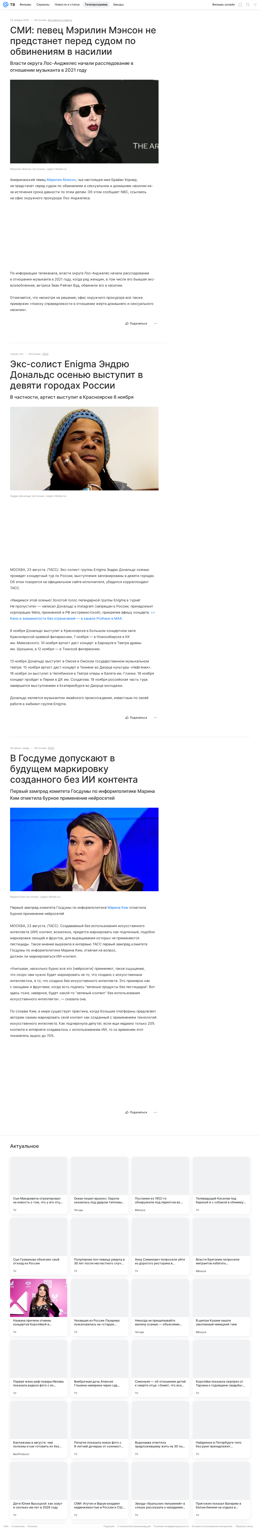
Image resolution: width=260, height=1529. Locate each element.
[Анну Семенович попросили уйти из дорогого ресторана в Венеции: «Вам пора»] (160, 1246)
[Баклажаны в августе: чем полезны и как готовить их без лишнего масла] (38, 1429)
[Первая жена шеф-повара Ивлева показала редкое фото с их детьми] (38, 1368)
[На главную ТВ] (11, 4)
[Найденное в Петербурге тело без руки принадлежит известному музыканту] (221, 1429)
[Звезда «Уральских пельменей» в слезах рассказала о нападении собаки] (160, 1490)
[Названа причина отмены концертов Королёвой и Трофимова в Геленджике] (38, 1307)
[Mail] (5, 4)
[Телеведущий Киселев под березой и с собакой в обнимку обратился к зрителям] (221, 1185)
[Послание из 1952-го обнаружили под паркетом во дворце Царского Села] (160, 1185)
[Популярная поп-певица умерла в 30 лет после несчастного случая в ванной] (99, 1246)
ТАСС (45, 353)
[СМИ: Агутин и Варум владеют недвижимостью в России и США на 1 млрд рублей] (99, 1490)
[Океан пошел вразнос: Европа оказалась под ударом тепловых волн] (99, 1185)
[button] (84, 122)
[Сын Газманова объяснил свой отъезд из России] (38, 1246)
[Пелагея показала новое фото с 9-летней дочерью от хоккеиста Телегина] (99, 1429)
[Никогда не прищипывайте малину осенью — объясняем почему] (160, 1307)
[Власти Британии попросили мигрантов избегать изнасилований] (221, 1246)
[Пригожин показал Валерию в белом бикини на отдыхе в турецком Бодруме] (221, 1490)
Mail (6, 1526)
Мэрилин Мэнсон (61, 180)
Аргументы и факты (60, 20)
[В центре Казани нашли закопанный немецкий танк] (221, 1307)
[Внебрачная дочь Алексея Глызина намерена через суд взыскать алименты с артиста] (99, 1368)
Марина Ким (118, 908)
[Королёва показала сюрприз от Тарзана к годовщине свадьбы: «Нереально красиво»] (221, 1368)
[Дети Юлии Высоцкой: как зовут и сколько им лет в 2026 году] (38, 1490)
